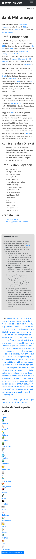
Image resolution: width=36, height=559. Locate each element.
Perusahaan (23, 24)
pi (2, 378)
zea (23, 386)
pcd (15, 378)
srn (28, 381)
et (25, 324)
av (3, 362)
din (30, 392)
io (30, 340)
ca (15, 324)
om (32, 376)
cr (25, 389)
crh (21, 351)
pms (14, 351)
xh (21, 386)
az (27, 321)
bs (24, 337)
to (15, 384)
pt (30, 318)
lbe (32, 370)
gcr (27, 370)
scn (9, 354)
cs (18, 324)
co (26, 362)
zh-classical (21, 346)
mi (21, 373)
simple (23, 329)
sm (3, 381)
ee (8, 389)
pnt (7, 392)
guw (15, 367)
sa (27, 351)
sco (3, 354)
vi (10, 321)
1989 (24, 27)
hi (9, 326)
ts (6, 395)
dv (12, 365)
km (9, 370)
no (6, 329)
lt (24, 326)
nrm (25, 376)
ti (27, 392)
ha (25, 340)
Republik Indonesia (15, 54)
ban (19, 335)
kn (15, 343)
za (29, 362)
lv (22, 326)
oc (27, 348)
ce (11, 329)
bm (32, 386)
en (15, 318)
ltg (3, 373)
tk (25, 384)
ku (20, 343)
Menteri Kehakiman (18, 59)
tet (10, 384)
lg (16, 373)
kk (17, 329)
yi (15, 356)
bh (7, 362)
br (26, 337)
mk (29, 326)
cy (20, 324)
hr (11, 326)
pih (28, 389)
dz (10, 392)
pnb (8, 351)
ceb (3, 321)
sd (14, 354)
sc (9, 381)
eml (3, 340)
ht (17, 343)
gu (19, 340)
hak (21, 340)
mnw (4, 376)
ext (22, 365)
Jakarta (17, 29)
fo (9, 340)
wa (9, 356)
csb (3, 370)
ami (31, 389)
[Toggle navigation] (31, 2)
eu (32, 324)
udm (31, 384)
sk (27, 329)
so (26, 381)
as (2, 351)
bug (32, 354)
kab (32, 381)
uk (9, 321)
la (20, 326)
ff (10, 389)
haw (22, 367)
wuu (12, 356)
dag (31, 362)
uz (14, 329)
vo (6, 356)
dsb (14, 365)
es (17, 318)
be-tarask (8, 337)
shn (26, 354)
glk (7, 367)
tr (16, 332)
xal (18, 367)
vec (3, 356)
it (21, 318)
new (18, 348)
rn (16, 392)
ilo (2, 343)
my (29, 332)
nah (13, 376)
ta (4, 332)
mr (27, 346)
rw (25, 367)
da (23, 324)
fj (10, 376)
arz (23, 318)
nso (17, 381)
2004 (14, 79)
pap (8, 378)
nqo (8, 376)
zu (31, 356)
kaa (22, 378)
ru (19, 321)
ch (3, 389)
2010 (31, 81)
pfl (12, 378)
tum (22, 384)
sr (31, 329)
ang (9, 359)
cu (23, 381)
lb (31, 343)
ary (3, 365)
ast (24, 321)
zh (17, 321)
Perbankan (5, 27)
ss (25, 392)
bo (12, 362)
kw (6, 370)
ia (4, 343)
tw (23, 373)
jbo (13, 373)
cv (29, 337)
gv (28, 365)
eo (29, 324)
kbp (28, 367)
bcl (14, 337)
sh (33, 329)
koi (15, 370)
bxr (15, 362)
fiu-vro (10, 386)
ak (29, 386)
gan (11, 367)
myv (19, 365)
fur (25, 365)
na (16, 376)
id (13, 326)
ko (7, 326)
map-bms (28, 335)
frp (27, 359)
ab (17, 359)
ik (17, 389)
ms (32, 326)
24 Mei (9, 79)
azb (13, 332)
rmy (13, 392)
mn (10, 348)
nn (9, 329)
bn (10, 324)
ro (19, 329)
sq (6, 354)
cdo (7, 348)
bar (21, 337)
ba (3, 337)
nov (29, 376)
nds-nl (20, 376)
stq (14, 381)
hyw (15, 335)
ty (27, 386)
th (8, 332)
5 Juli (32, 46)
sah (30, 351)
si (11, 354)
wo (18, 386)
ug (3, 386)
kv (12, 370)
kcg (8, 395)
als (6, 335)
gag (31, 365)
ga (13, 340)
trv (11, 381)
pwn (3, 392)
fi (2, 332)
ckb (22, 343)
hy (27, 332)
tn (23, 392)
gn (33, 359)
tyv (27, 384)
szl (16, 354)
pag (5, 378)
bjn (22, 335)
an (12, 335)
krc (18, 378)
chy (3, 395)
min (3, 329)
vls (15, 386)
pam (32, 367)
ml (14, 346)
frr (24, 348)
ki (5, 367)
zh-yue (22, 332)
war (13, 321)
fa (2, 326)
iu (15, 389)
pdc (8, 365)
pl (8, 318)
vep (5, 386)
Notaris (11, 49)
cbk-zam (21, 362)
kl (19, 389)
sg (19, 392)
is (11, 343)
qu (25, 351)
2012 (20, 103)
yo (17, 356)
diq (20, 356)
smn (14, 359)
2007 (18, 81)
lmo (4, 346)
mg (11, 346)
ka (18, 326)
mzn (3, 348)
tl (23, 354)
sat (5, 381)
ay (5, 362)
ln (11, 373)
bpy (17, 337)
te (29, 354)
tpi (13, 384)
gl (4, 326)
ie (6, 343)
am (9, 335)
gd (16, 340)
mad (22, 389)
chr (18, 384)
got (12, 389)
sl (29, 329)
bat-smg (25, 356)
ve (12, 395)
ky (26, 343)
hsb (27, 340)
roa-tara (5, 384)
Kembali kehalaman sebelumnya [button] (12, 552)
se (6, 365)
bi (10, 362)
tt (6, 332)
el (27, 324)
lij (33, 343)
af (21, 321)
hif (6, 340)
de (12, 318)
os (9, 343)
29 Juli (26, 64)
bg (29, 321)
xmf (30, 346)
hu (26, 326)
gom (21, 370)
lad (3, 359)
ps (11, 351)
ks (24, 370)
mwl (27, 373)
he (16, 326)
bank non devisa (7, 32)
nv (31, 337)
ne (21, 348)
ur (18, 332)
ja (28, 318)
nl (26, 318)
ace (3, 335)
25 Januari (14, 103)
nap (14, 348)
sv (6, 321)
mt (18, 373)
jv (12, 343)
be (13, 324)
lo (30, 370)
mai (7, 346)
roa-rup (22, 359)
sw (21, 354)
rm (29, 378)
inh (3, 367)
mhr (30, 348)
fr (19, 318)
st (21, 392)
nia (8, 373)
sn (21, 381)
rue (31, 378)
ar (10, 318)
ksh (25, 378)
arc (29, 359)
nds (18, 351)
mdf (31, 373)
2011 (12, 113)
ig (32, 340)
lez (5, 373)
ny (5, 389)
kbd (6, 359)
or (33, 348)
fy (11, 340)
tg (10, 332)
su (19, 354)
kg (18, 370)
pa (5, 351)
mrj (28, 343)
